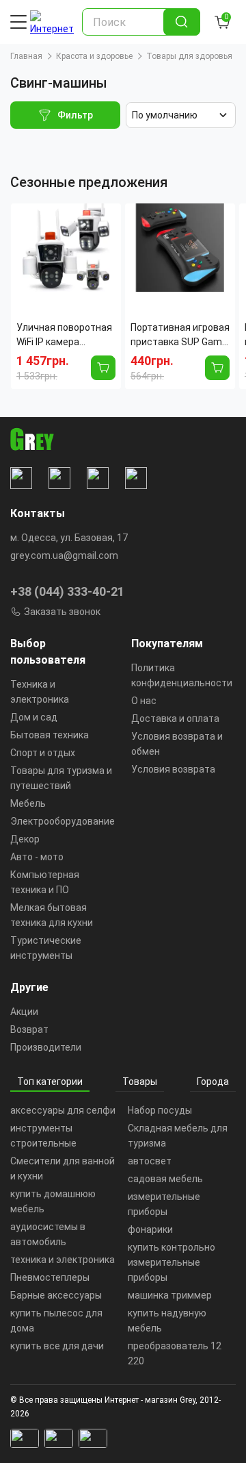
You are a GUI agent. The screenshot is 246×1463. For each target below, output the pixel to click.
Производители (45, 1047)
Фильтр (75, 115)
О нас (143, 700)
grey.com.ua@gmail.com (64, 555)
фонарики (150, 1229)
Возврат (29, 1029)
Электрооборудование (62, 821)
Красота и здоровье (94, 56)
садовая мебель (165, 1178)
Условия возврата (173, 769)
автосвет (150, 1160)
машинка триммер (170, 1295)
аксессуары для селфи (62, 1110)
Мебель (28, 803)
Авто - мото (37, 856)
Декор (25, 839)
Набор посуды (160, 1110)
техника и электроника (62, 1259)
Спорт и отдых (42, 752)
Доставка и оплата (175, 718)
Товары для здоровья (189, 56)
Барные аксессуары (56, 1295)
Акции (24, 1011)
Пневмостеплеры (50, 1277)
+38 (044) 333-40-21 (67, 591)
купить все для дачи (57, 1345)
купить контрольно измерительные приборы (171, 1262)
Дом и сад (33, 717)
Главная (26, 56)
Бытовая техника (49, 734)
